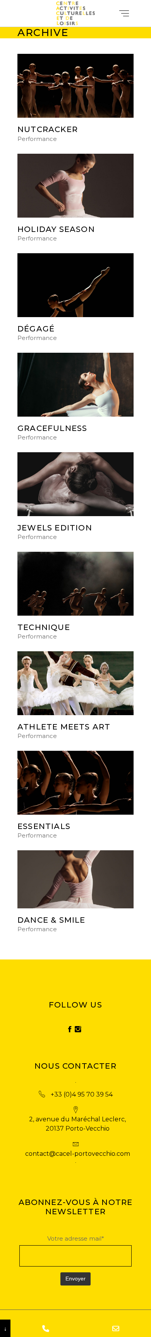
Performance (37, 139)
